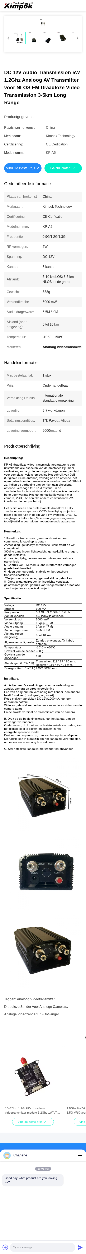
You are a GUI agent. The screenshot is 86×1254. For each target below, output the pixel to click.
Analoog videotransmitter (35, 999)
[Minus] (80, 1155)
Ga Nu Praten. (60, 168)
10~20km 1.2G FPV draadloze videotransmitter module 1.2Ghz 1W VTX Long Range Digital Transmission (32, 1111)
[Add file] (5, 1247)
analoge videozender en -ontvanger (31, 1014)
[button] (10, 1083)
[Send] (80, 1247)
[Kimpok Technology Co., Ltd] (18, 5)
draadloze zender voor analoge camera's (35, 1006)
